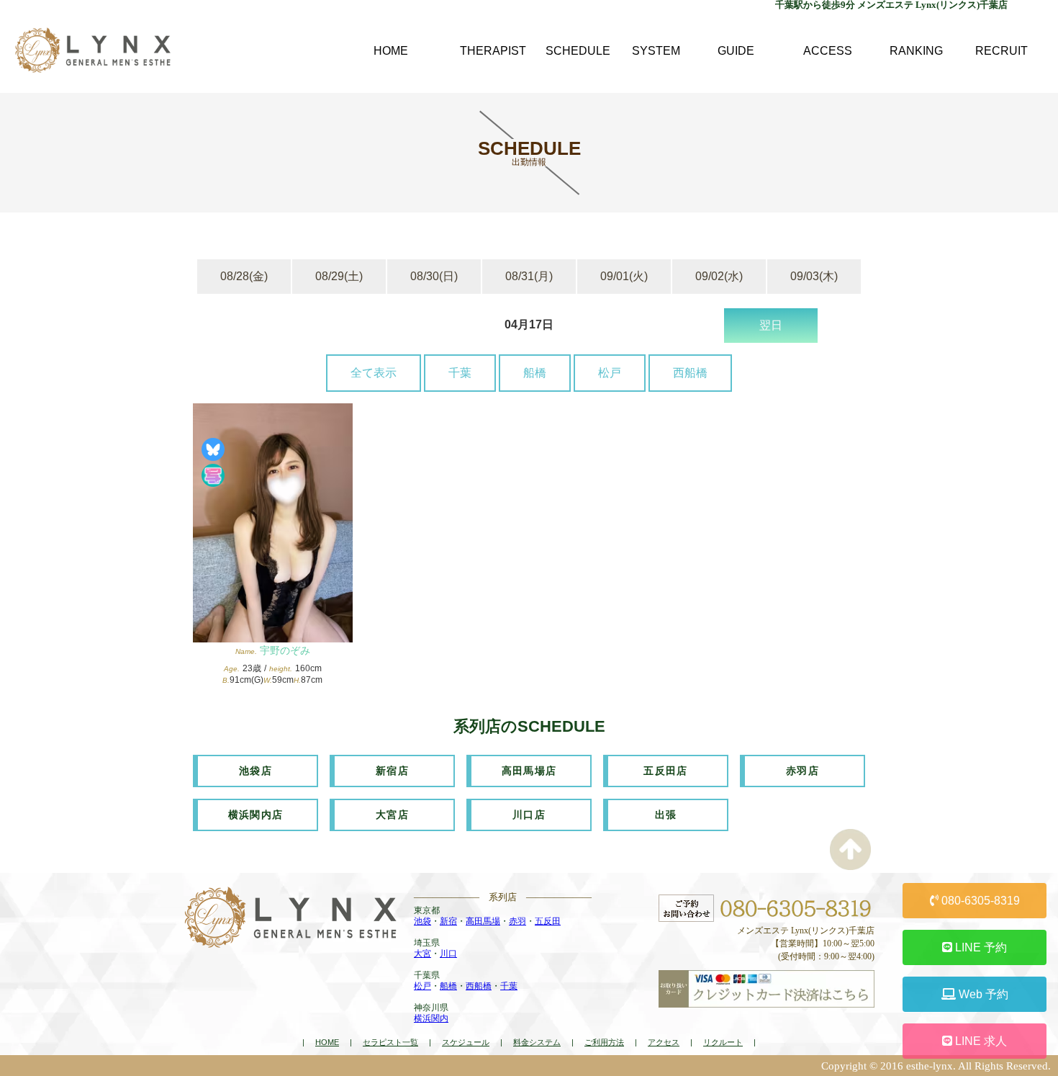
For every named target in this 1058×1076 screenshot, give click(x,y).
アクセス (663, 1042)
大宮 (422, 954)
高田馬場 (483, 921)
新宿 (448, 921)
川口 (448, 954)
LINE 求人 (979, 1041)
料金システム (537, 1042)
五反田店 (665, 770)
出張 (666, 814)
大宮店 (392, 814)
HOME (327, 1042)
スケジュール (465, 1042)
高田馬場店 (529, 770)
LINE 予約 (979, 947)
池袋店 (255, 770)
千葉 (459, 373)
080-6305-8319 (979, 901)
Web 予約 (982, 994)
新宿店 (392, 770)
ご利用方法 (604, 1042)
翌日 (770, 325)
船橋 (534, 373)
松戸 (609, 373)
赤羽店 (802, 770)
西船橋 (690, 373)
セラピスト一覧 (390, 1042)
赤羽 (517, 921)
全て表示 (374, 373)
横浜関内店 (256, 814)
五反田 (548, 921)
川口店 (529, 814)
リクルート (723, 1042)
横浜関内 (431, 1018)
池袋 (422, 921)
